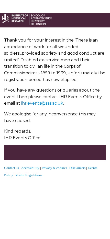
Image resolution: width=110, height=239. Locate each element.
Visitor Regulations (28, 175)
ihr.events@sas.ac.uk (42, 103)
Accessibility (30, 168)
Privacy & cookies (54, 168)
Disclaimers (77, 168)
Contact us (11, 168)
